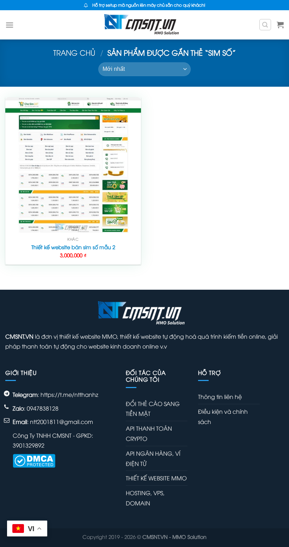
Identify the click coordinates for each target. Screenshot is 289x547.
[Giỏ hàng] (280, 24)
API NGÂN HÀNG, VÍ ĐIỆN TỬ (153, 458)
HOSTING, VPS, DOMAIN (145, 498)
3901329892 (28, 445)
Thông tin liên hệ (220, 396)
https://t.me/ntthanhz (69, 394)
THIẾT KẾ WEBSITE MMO (156, 478)
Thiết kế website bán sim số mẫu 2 (73, 247)
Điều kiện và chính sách (223, 416)
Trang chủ (74, 52)
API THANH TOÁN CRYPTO (149, 433)
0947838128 (43, 408)
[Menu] (9, 24)
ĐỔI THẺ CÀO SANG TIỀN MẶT (153, 409)
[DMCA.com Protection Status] (34, 460)
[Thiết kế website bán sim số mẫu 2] (73, 165)
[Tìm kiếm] (265, 24)
